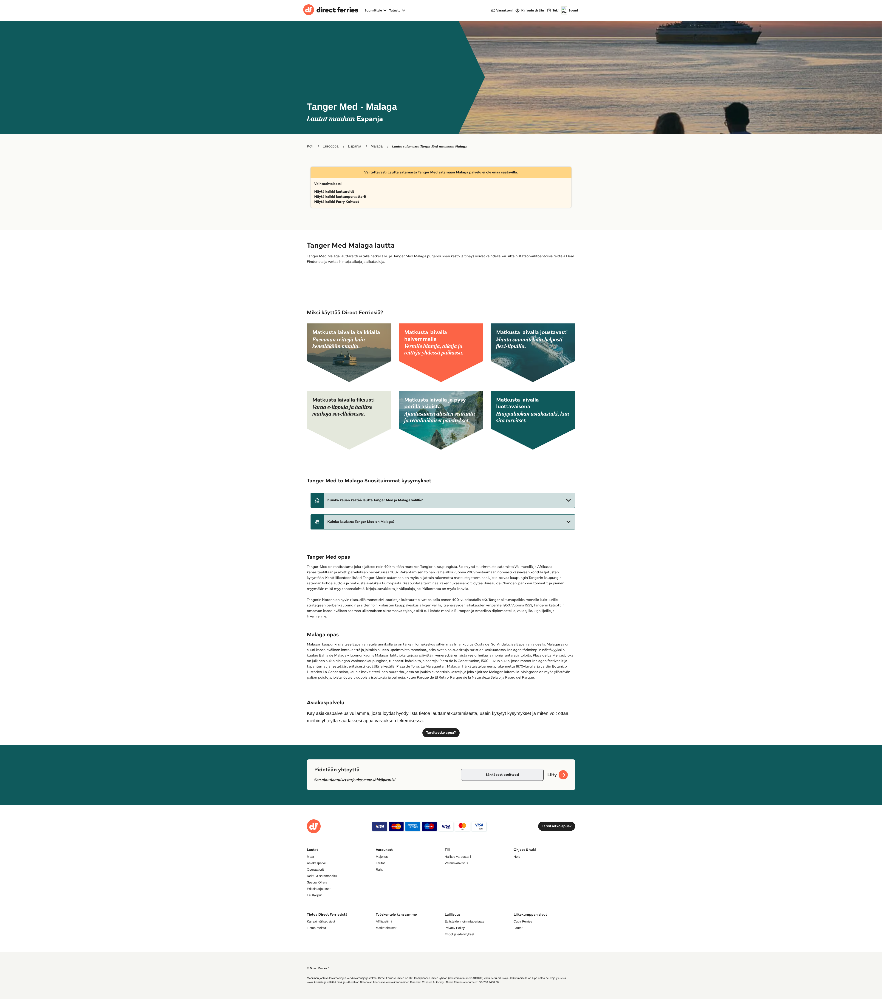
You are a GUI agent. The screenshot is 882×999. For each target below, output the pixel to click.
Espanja (354, 146)
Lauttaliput (314, 895)
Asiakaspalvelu (317, 863)
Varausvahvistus (456, 863)
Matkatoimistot (386, 928)
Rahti (379, 869)
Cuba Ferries (523, 921)
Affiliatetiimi (384, 921)
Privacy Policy (455, 928)
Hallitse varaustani (458, 856)
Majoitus (382, 856)
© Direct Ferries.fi (318, 968)
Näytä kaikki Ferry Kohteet (336, 202)
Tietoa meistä (316, 928)
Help (517, 856)
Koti (310, 146)
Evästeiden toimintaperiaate (464, 921)
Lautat (380, 863)
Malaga (377, 146)
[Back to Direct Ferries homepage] (330, 10)
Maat (310, 856)
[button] (443, 500)
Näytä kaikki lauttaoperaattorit (340, 197)
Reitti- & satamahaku (322, 876)
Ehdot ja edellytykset (459, 934)
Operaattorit (315, 869)
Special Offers (317, 882)
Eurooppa (330, 146)
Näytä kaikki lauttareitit (334, 192)
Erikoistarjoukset (319, 889)
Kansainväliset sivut (321, 921)
